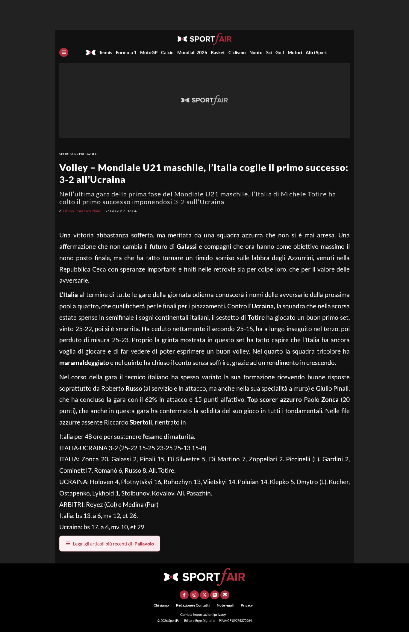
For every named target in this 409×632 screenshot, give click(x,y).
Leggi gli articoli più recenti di (113, 543)
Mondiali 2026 (192, 52)
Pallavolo (88, 154)
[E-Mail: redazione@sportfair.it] (224, 594)
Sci (269, 52)
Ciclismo (237, 52)
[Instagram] (194, 594)
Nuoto (256, 52)
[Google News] (214, 594)
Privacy (247, 605)
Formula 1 (126, 52)
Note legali (225, 605)
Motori (295, 52)
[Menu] (63, 52)
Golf (279, 52)
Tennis (105, 52)
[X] (204, 594)
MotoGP (148, 52)
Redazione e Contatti (193, 605)
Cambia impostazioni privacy (203, 614)
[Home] (91, 52)
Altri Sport (316, 52)
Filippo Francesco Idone (82, 211)
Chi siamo (161, 605)
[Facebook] (184, 594)
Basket (218, 52)
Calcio (167, 52)
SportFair (67, 154)
